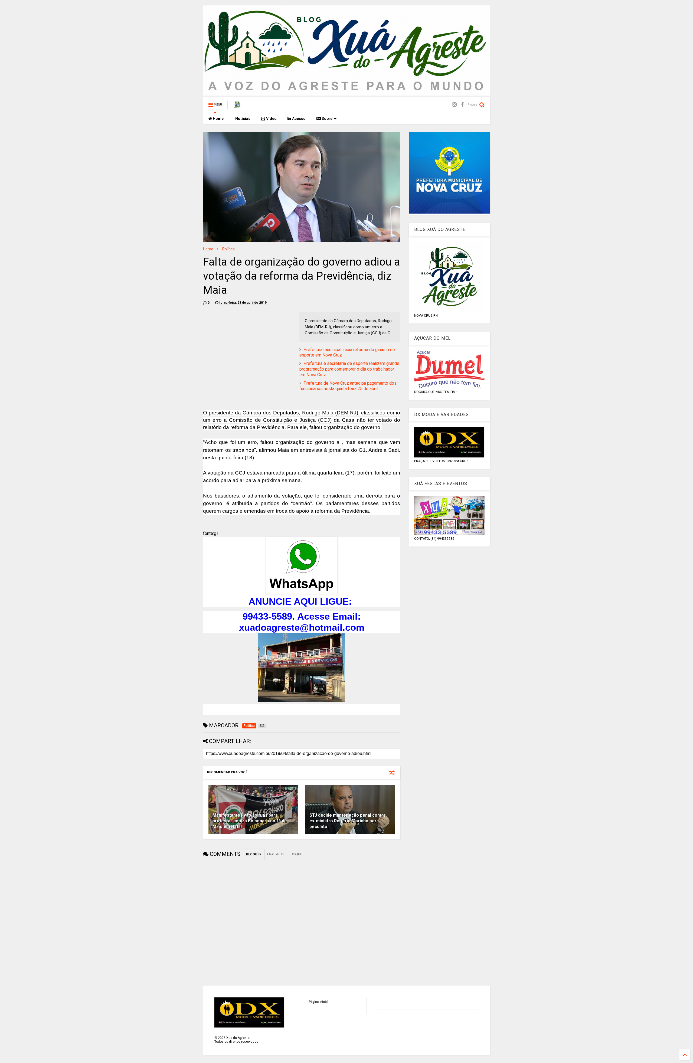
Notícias (242, 118)
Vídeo (271, 118)
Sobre (326, 118)
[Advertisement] (248, 350)
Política (228, 249)
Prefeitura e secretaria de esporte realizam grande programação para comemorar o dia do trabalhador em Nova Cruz (349, 369)
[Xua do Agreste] (237, 106)
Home (218, 118)
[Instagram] (454, 104)
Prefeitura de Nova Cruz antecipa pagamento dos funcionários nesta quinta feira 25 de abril (348, 386)
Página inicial (318, 1002)
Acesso (298, 118)
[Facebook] (462, 104)
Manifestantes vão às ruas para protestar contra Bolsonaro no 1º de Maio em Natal (250, 821)
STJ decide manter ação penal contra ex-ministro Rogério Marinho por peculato (347, 821)
